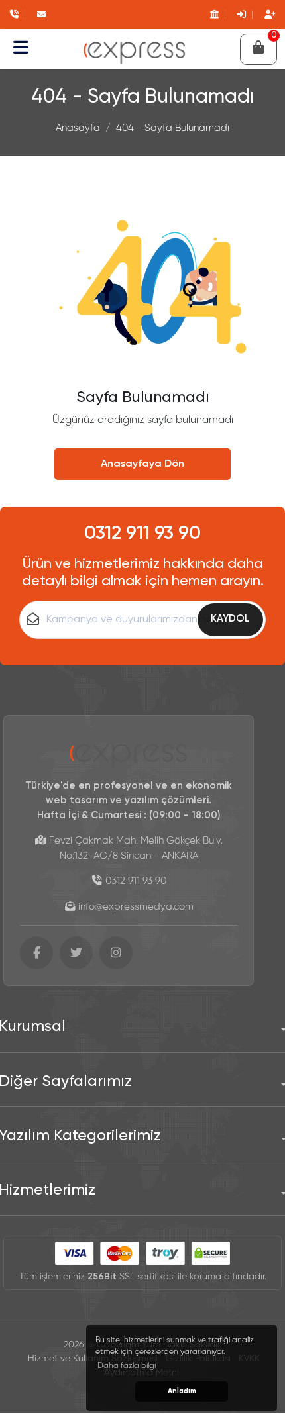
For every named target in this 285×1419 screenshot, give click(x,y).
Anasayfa (78, 128)
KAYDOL (230, 619)
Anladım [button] (182, 1391)
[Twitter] (76, 952)
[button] (20, 49)
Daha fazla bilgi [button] (126, 1366)
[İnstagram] (116, 952)
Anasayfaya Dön (142, 464)
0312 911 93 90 (142, 533)
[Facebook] (36, 952)
